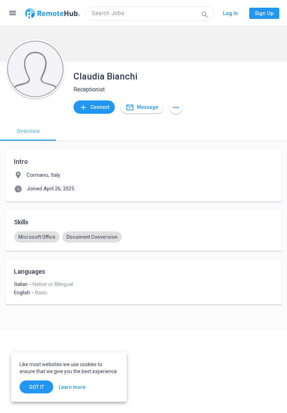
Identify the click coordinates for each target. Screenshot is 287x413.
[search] (149, 13)
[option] (36, 237)
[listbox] (143, 237)
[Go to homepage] (52, 13)
